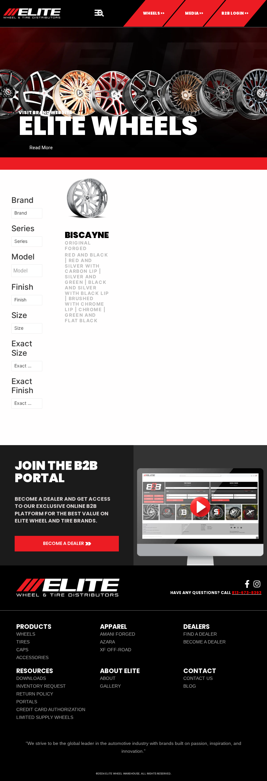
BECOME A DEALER (204, 641)
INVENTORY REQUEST (41, 686)
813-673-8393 (246, 592)
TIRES (23, 641)
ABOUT (108, 678)
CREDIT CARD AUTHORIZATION (50, 709)
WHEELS (25, 634)
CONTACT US (198, 678)
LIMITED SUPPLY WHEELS (44, 717)
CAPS (22, 649)
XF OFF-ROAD (115, 649)
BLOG (189, 686)
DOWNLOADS (31, 678)
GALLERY (110, 686)
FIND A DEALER (200, 634)
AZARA (107, 641)
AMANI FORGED (117, 634)
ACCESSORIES (32, 657)
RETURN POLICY (34, 693)
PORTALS (26, 701)
